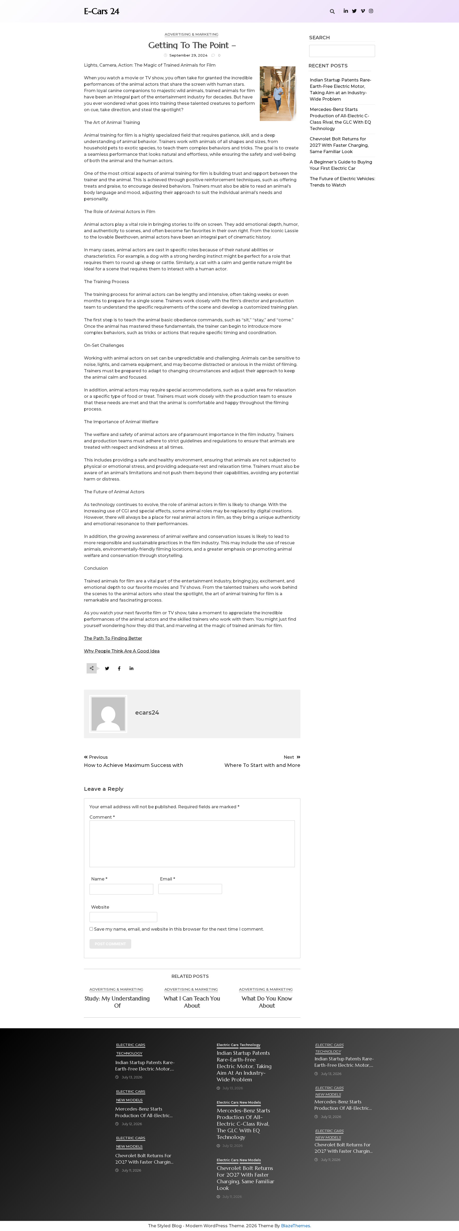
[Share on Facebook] (119, 668)
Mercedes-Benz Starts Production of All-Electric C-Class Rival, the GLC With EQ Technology (144, 1112)
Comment (102, 817)
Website (100, 907)
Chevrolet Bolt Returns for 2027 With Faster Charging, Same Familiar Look (339, 145)
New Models (129, 1100)
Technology (129, 1053)
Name (99, 879)
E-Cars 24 (101, 11)
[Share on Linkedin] (131, 668)
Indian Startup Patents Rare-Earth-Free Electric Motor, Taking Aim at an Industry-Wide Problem (145, 1066)
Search (319, 38)
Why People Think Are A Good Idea (122, 651)
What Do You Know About (267, 1002)
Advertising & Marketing (191, 34)
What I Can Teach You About (192, 1002)
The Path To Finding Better (113, 638)
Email (167, 879)
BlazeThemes (295, 1225)
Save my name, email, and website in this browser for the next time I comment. (179, 929)
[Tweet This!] (107, 668)
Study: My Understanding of (117, 1002)
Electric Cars (130, 1045)
